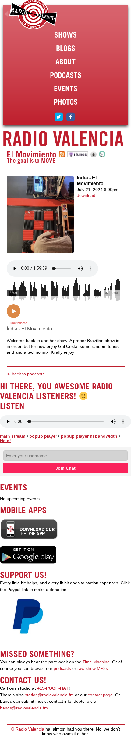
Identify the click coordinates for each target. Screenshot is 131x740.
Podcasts (65, 75)
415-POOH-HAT (53, 688)
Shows (65, 35)
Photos (66, 102)
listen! (9, 14)
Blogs (65, 48)
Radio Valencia (30, 729)
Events (65, 88)
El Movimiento (31, 154)
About (65, 61)
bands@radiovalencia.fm (24, 708)
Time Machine (96, 662)
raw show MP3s (92, 668)
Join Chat (65, 468)
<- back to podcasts (25, 374)
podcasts (62, 668)
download (86, 195)
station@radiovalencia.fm (49, 695)
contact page (100, 695)
